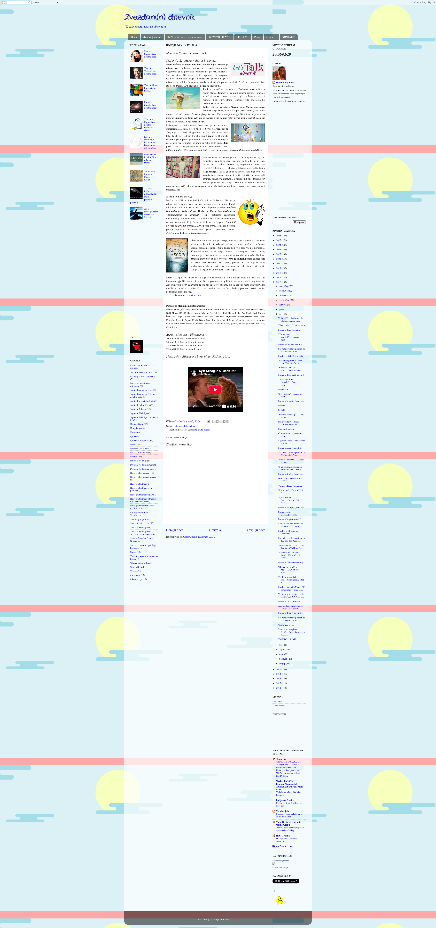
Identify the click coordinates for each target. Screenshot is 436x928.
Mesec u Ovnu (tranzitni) (290, 344)
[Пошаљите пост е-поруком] (208, 421)
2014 (279, 673)
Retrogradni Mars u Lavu (142, 494)
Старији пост (256, 530)
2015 (279, 669)
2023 (279, 249)
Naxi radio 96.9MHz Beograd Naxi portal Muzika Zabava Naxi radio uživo (289, 785)
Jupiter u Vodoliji (138, 413)
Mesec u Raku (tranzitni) (290, 613)
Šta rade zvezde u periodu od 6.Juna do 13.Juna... (291, 619)
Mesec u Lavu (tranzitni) (289, 601)
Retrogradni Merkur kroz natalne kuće (142, 507)
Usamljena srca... (286, 624)
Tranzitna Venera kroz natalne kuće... (151, 71)
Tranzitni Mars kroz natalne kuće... (151, 88)
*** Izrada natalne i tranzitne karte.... (185, 295)
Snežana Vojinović (285, 82)
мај (281, 644)
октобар (283, 295)
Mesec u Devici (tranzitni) (290, 562)
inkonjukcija (136, 579)
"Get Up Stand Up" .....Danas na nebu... (291, 416)
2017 (279, 277)
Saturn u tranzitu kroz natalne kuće (150, 53)
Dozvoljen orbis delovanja (142, 376)
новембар (284, 290)
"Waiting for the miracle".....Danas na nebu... (289, 382)
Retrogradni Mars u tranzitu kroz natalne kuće (143, 500)
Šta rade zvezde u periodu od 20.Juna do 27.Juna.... (291, 454)
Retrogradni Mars (138, 483)
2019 (279, 268)
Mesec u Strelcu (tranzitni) (290, 474)
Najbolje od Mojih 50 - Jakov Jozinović (288, 794)
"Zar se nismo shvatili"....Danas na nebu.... (288, 337)
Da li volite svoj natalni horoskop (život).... (289, 423)
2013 (279, 678)
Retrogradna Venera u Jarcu (143, 476)
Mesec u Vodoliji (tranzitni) (291, 401)
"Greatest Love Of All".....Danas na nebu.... (290, 369)
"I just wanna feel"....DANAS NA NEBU (288, 500)
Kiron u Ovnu (136, 424)
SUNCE (282, 409)
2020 (279, 263)
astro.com (277, 701)
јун (281, 314)
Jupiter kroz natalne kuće (142, 400)
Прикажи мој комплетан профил (289, 101)
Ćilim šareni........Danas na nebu (290, 435)
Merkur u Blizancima (185, 425)
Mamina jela (282, 811)
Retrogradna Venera (139, 472)
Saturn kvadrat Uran (140, 523)
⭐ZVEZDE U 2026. (219, 37)
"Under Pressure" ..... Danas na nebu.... (291, 461)
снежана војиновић (280, 861)
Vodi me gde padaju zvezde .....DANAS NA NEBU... (291, 595)
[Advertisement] (140, 279)
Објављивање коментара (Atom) (199, 536)
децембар (284, 286)
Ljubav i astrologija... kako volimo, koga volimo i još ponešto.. (150, 142)
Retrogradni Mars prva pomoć (141, 489)
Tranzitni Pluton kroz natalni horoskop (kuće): (149, 125)
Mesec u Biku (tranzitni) (289, 329)
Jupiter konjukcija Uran (141, 390)
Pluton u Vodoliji (138, 460)
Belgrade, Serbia (202, 429)
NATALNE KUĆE (139, 452)
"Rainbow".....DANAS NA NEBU (290, 491)
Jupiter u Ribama (138, 409)
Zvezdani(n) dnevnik (159, 17)
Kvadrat (134, 432)
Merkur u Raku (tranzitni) (290, 356)
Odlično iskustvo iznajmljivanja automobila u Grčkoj (290, 829)
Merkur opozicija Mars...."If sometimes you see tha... (291, 588)
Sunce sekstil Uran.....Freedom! (288, 513)
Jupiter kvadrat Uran (140, 405)
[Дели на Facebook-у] (223, 421)
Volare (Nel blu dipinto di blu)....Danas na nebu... (290, 319)
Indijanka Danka (285, 800)
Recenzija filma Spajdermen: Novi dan (289, 804)
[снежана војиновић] (273, 864)
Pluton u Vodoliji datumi (142, 464)
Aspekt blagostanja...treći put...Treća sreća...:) (290, 362)
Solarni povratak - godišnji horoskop (143, 546)
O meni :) (271, 37)
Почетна (215, 530)
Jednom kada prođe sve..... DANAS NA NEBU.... (290, 607)
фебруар (283, 658)
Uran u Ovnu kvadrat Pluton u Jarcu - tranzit (151, 158)
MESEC (282, 405)
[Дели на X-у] (220, 421)
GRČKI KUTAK (284, 846)
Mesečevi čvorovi (138, 448)
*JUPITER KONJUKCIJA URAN (142, 367)
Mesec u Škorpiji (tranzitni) (291, 507)
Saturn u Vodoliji (138, 527)
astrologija (135, 575)
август (282, 304)
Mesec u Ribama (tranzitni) (291, 374)
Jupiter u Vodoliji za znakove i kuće (144, 418)
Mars (132, 444)
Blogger (235, 919)
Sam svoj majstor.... (287, 428)
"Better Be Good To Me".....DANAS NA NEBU (288, 569)
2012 (279, 683)
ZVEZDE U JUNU (287, 639)
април (282, 649)
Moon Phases (278, 705)
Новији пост (174, 530)
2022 (279, 254)
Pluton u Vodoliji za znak (142, 468)
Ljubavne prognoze (139, 440)
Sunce (133, 551)
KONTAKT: (288, 37)
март (281, 654)
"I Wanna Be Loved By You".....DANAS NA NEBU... (289, 555)
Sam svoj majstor (152, 37)
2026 (279, 235)
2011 (279, 687)
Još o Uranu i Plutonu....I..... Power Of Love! (150, 175)
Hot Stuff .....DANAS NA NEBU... (290, 480)
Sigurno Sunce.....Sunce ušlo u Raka (291, 442)
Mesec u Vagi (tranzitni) (289, 519)
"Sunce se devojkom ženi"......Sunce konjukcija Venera (291, 632)
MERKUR (283, 389)
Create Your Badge (280, 867)
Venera (133, 571)
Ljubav (133, 436)
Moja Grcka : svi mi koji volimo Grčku (288, 823)
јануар (282, 663)
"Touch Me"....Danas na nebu (291, 325)
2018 (279, 272)
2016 (279, 282)
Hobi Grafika (283, 835)
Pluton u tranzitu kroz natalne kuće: (150, 105)
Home (134, 37)
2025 (279, 240)
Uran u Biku (136, 566)
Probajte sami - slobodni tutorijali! (286, 840)
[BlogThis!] (217, 421)
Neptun (133, 456)
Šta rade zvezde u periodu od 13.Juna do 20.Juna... (291, 539)
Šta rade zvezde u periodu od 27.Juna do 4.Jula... (291, 350)
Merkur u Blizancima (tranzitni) (288, 532)
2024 (279, 244)
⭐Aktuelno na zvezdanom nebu (184, 37)
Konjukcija (135, 428)
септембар (284, 300)
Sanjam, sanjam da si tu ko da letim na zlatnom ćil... (291, 525)
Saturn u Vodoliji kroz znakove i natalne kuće (141, 533)
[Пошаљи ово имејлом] (214, 421)
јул (280, 309)
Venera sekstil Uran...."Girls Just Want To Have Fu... (291, 547)
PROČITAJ (242, 37)
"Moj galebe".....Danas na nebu (290, 395)
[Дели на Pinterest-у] (227, 421)
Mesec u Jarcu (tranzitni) (290, 447)
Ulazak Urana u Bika (140, 562)
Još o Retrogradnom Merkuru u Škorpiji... (151, 213)
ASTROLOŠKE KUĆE (141, 372)
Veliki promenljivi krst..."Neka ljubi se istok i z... (292, 579)
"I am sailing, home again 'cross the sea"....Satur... (290, 468)
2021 (279, 258)
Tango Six (281, 759)
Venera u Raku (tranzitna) (290, 485)
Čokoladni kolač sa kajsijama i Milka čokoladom (289, 815)
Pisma (257, 37)
